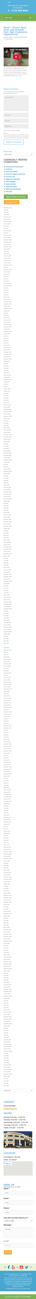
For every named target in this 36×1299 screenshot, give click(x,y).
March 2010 (6, 402)
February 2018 (7, 256)
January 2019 (7, 237)
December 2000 (7, 602)
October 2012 (7, 356)
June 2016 (6, 276)
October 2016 (7, 272)
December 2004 (7, 492)
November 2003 (8, 521)
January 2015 (7, 299)
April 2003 (6, 537)
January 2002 (7, 572)
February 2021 (7, 217)
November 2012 (8, 354)
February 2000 (7, 622)
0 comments (9, 39)
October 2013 (7, 329)
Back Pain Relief (11, 172)
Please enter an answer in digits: (12, 130)
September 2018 (8, 246)
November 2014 (8, 304)
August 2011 (7, 382)
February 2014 (7, 320)
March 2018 (6, 253)
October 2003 (7, 524)
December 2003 (7, 519)
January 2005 (7, 489)
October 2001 (7, 579)
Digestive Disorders (13, 179)
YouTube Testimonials (20, 37)
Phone (7, 1208)
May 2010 (6, 398)
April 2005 (6, 482)
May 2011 (6, 386)
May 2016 (6, 278)
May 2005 (6, 480)
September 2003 (8, 526)
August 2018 (7, 249)
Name (7, 1189)
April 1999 (6, 643)
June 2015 (6, 290)
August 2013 (7, 333)
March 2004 (6, 512)
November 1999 (8, 627)
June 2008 (6, 446)
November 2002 (8, 549)
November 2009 (8, 411)
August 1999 (7, 634)
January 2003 (7, 544)
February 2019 (7, 235)
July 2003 (6, 531)
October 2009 (7, 414)
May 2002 (6, 563)
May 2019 (6, 233)
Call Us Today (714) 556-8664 (19, 1296)
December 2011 (7, 379)
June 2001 (6, 588)
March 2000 (6, 620)
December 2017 (7, 260)
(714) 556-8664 (19, 10)
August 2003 (7, 528)
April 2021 (6, 212)
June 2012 (6, 366)
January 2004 (7, 517)
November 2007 (8, 455)
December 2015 (7, 283)
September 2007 (8, 459)
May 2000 (6, 615)
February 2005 (7, 487)
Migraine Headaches (13, 189)
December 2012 (7, 352)
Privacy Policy (26, 1288)
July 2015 (6, 288)
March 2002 (6, 567)
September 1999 (8, 631)
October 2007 (7, 457)
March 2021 (6, 214)
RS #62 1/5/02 (17, 75)
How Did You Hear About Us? (16, 1218)
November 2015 (8, 285)
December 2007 (7, 453)
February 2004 (7, 515)
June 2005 (6, 478)
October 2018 (7, 244)
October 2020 (7, 223)
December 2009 (7, 409)
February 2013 (7, 347)
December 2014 (7, 301)
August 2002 (7, 556)
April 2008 (6, 448)
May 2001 (6, 590)
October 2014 (7, 306)
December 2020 (7, 221)
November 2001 (8, 576)
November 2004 (8, 494)
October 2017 (7, 262)
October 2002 (7, 551)
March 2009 (6, 427)
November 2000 (8, 604)
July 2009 (6, 421)
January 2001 (7, 599)
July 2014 (6, 313)
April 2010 (6, 400)
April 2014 (6, 315)
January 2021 (7, 219)
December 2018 (7, 240)
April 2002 (6, 565)
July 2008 (6, 443)
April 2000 (6, 618)
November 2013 (8, 327)
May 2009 (6, 425)
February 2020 (7, 230)
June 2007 (6, 466)
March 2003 (6, 540)
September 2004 (8, 499)
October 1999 (7, 629)
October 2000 (7, 606)
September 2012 (8, 359)
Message (8, 1225)
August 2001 (7, 583)
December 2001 (7, 574)
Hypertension (11, 184)
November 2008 (8, 437)
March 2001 (6, 595)
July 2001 (6, 586)
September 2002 (8, 553)
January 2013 (7, 349)
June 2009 (6, 423)
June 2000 (6, 613)
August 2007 (7, 462)
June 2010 (6, 395)
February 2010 (7, 404)
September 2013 (8, 331)
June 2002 (6, 560)
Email (6, 1198)
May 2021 (6, 210)
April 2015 (6, 294)
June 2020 (6, 226)
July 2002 (6, 558)
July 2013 (6, 336)
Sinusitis (9, 191)
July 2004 (6, 503)
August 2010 (7, 391)
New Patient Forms (16, 196)
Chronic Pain (10, 177)
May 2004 (6, 508)
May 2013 (6, 340)
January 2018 (7, 258)
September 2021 (8, 207)
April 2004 (6, 510)
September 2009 (8, 416)
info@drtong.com (10, 1108)
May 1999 (6, 641)
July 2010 (6, 393)
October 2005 (7, 469)
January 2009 (7, 432)
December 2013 (7, 324)
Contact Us (11, 202)
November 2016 (8, 269)
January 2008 (7, 450)
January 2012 (7, 377)
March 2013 (6, 345)
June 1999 (6, 638)
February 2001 (7, 597)
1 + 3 (6, 1241)
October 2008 (7, 439)
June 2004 (6, 505)
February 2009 (7, 430)
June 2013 (6, 338)
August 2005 (7, 473)
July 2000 (6, 611)
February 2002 (7, 570)
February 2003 (7, 542)
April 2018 (6, 251)
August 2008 (7, 441)
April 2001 (6, 592)
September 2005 (8, 471)
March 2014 (6, 317)
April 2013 (6, 343)
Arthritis (9, 169)
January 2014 (7, 322)
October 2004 (7, 496)
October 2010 (7, 388)
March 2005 (6, 485)
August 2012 (7, 361)
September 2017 (8, 265)
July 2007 (6, 464)
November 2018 (8, 242)
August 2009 (7, 418)
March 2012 (6, 372)
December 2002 (7, 547)
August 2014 (7, 311)
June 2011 (6, 384)
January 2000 (7, 625)
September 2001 (8, 581)
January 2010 (7, 407)
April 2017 (6, 267)
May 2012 (6, 368)
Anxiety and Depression (14, 167)
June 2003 (6, 533)
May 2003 (6, 535)
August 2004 (7, 501)
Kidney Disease (11, 187)
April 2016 (6, 281)
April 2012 (6, 370)
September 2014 (8, 308)
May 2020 (6, 228)
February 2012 (7, 375)
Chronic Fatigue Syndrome (15, 174)
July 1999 (6, 636)
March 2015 (6, 297)
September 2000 (8, 608)
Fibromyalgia (10, 181)
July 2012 (6, 363)
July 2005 (6, 475)
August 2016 (7, 274)
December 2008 (7, 434)
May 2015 (6, 292)
